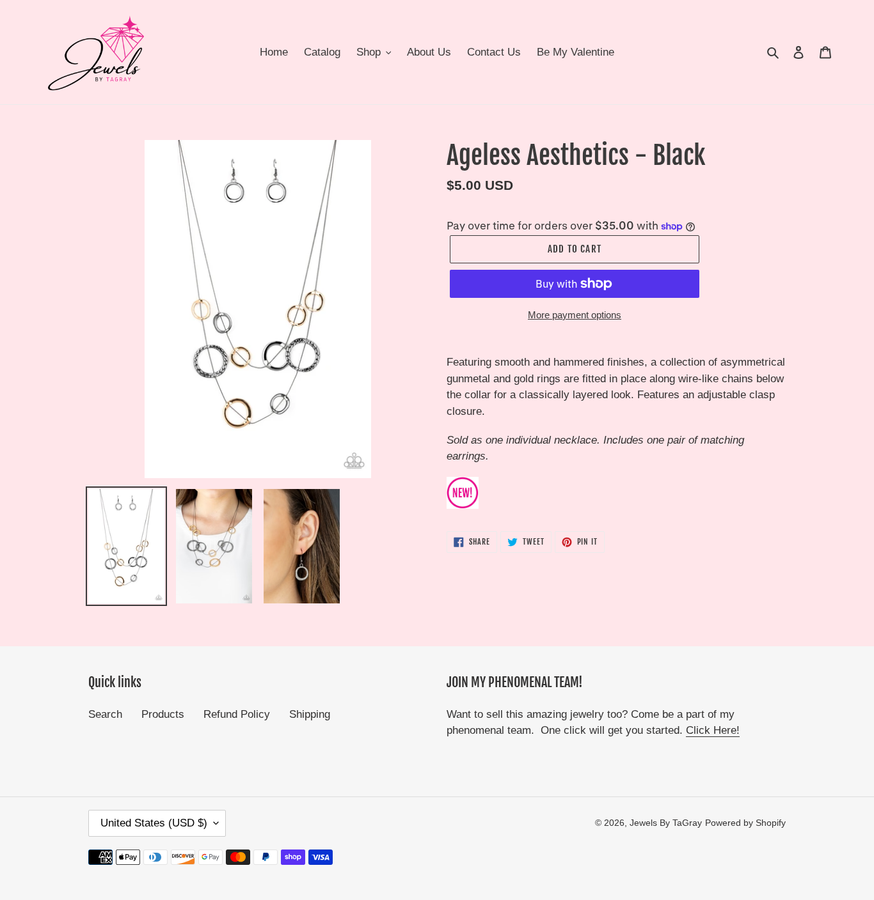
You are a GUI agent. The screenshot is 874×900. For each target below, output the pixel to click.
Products (162, 714)
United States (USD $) (153, 823)
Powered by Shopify (745, 823)
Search (105, 714)
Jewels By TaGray (666, 823)
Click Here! (713, 730)
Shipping (309, 714)
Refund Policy (236, 714)
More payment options (574, 314)
